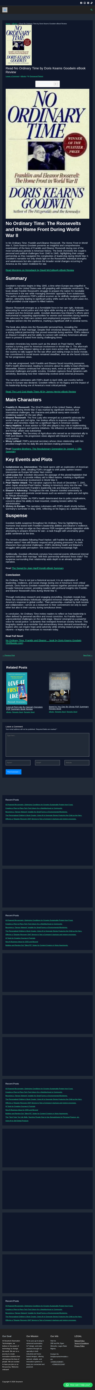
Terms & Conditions (81, 1343)
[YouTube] (85, 3)
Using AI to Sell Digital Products (16, 1121)
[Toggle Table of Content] (54, 84)
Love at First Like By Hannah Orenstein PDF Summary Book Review (24, 708)
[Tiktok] (92, 3)
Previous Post (9, 655)
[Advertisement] (47, 846)
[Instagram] (88, 3)
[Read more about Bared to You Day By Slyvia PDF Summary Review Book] (59, 688)
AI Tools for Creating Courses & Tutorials (20, 938)
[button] (92, 9)
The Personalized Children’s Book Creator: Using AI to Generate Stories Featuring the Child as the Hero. (43, 815)
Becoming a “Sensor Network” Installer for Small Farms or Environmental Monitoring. (36, 812)
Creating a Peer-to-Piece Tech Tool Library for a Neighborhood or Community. (33, 808)
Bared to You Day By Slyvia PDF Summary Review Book (69, 707)
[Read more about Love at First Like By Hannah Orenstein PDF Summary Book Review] (16, 688)
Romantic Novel (17, 712)
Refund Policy (79, 1341)
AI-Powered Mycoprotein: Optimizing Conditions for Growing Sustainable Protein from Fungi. (39, 805)
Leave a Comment (12, 76)
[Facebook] (81, 3)
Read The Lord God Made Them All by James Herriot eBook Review (41, 391)
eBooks (23, 76)
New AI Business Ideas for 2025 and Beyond (21, 942)
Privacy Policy (79, 1346)
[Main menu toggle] (4, 9)
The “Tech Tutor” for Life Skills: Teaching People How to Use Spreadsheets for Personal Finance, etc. (42, 1117)
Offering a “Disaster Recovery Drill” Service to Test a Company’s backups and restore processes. (40, 819)
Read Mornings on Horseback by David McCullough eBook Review (40, 270)
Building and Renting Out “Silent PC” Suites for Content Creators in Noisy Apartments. (36, 945)
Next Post (87, 655)
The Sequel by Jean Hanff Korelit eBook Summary (38, 568)
